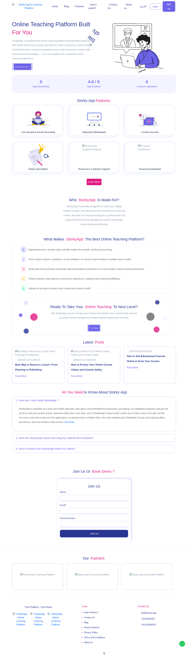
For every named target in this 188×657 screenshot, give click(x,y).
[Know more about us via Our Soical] (83, 653)
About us (88, 642)
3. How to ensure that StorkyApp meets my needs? (45, 448)
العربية (143, 6)
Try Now (94, 328)
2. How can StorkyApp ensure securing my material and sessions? (54, 438)
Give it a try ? (22, 67)
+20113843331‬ (148, 618)
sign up (169, 6)
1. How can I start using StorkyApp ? (37, 400)
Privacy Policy (91, 632)
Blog (66, 6)
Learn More (94, 182)
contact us (89, 617)
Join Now (69, 422)
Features (79, 6)
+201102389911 (148, 624)
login (155, 6)
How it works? (91, 612)
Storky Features (91, 627)
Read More (21, 376)
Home (55, 6)
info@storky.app (148, 613)
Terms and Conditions (94, 637)
